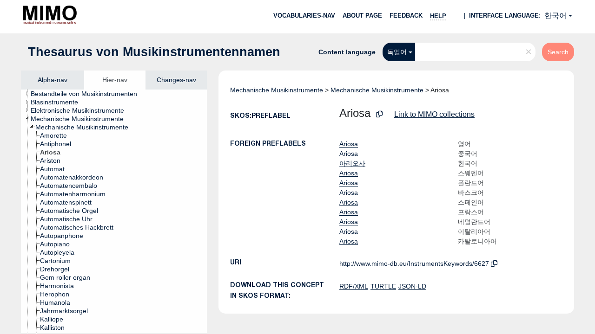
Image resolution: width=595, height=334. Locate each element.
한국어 (555, 15)
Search (558, 52)
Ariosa (348, 144)
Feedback (406, 15)
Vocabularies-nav (304, 15)
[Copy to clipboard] (379, 114)
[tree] (114, 211)
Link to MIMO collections (434, 114)
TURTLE (383, 286)
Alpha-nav (52, 80)
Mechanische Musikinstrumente (276, 90)
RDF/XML (353, 286)
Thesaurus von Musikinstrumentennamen (154, 52)
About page (362, 15)
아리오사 (352, 163)
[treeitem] (87, 94)
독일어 (397, 52)
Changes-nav (176, 80)
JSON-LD (412, 286)
